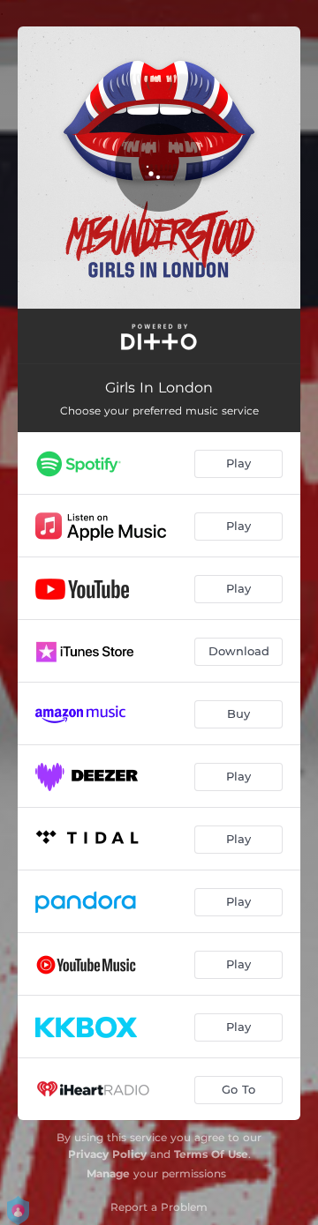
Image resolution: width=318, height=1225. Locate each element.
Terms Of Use (211, 1154)
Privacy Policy (107, 1154)
